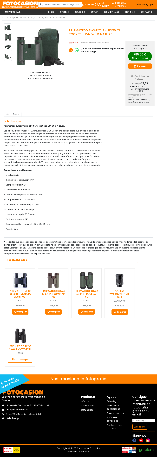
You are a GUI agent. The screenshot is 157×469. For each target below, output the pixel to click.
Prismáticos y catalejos (23, 18)
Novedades (87, 405)
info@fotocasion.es (17, 409)
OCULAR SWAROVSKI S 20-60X (119, 294)
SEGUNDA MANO (111, 12)
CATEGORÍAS (13, 12)
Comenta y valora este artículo (94, 42)
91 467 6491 (35, 413)
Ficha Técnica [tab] (12, 114)
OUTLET (94, 12)
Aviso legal (112, 401)
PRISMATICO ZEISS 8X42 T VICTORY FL (20, 348)
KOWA (53, 300)
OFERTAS (64, 12)
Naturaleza (38, 18)
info (150, 94)
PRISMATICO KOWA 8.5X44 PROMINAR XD (86, 294)
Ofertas (85, 401)
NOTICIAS (130, 12)
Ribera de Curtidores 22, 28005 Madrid (28, 405)
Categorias (87, 409)
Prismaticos (60, 18)
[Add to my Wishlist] (71, 50)
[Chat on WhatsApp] (77, 50)
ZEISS (20, 300)
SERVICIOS (80, 12)
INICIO (51, 12)
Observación (8, 18)
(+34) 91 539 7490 (16, 413)
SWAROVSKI (119, 300)
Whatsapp (13, 418)
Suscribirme (139, 426)
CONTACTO (146, 12)
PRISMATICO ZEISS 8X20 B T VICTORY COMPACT (20, 294)
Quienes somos (115, 413)
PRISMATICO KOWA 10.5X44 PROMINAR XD (53, 294)
